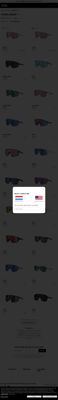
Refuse (34, 396)
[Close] (43, 189)
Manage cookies (4, 396)
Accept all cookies (50, 396)
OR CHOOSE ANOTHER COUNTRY (26, 205)
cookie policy (4, 394)
